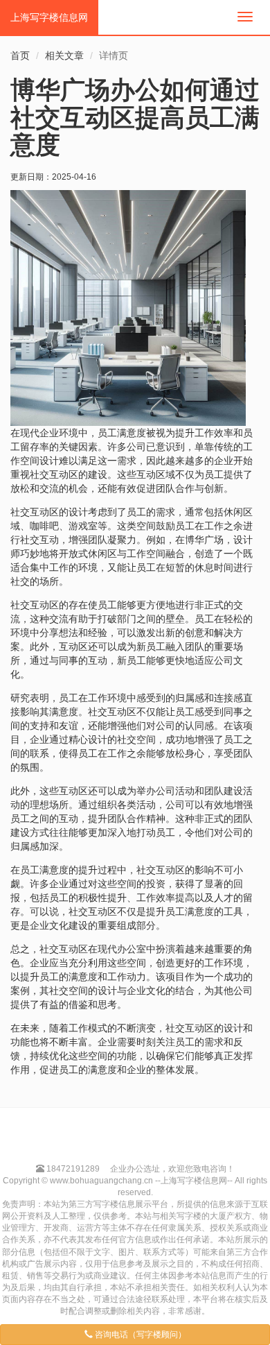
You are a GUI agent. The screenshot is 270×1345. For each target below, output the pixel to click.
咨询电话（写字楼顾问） (139, 1334)
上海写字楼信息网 (49, 17)
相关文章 (64, 55)
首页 (20, 55)
